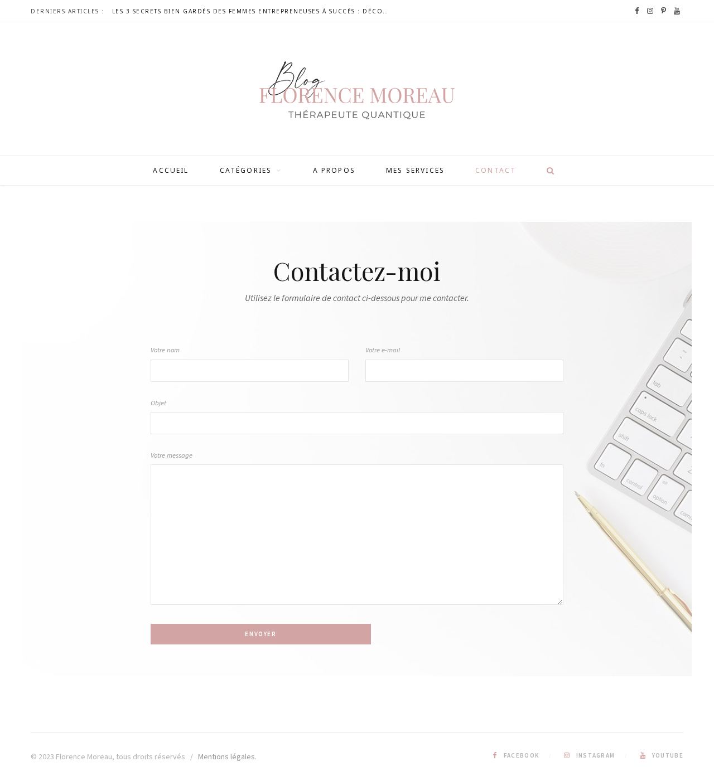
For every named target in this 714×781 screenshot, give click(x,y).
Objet (158, 403)
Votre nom (165, 350)
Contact (495, 170)
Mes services (415, 170)
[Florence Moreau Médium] (357, 90)
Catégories (246, 170)
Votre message (171, 455)
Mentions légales (226, 756)
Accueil (171, 170)
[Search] (547, 171)
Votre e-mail (382, 350)
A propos (334, 170)
